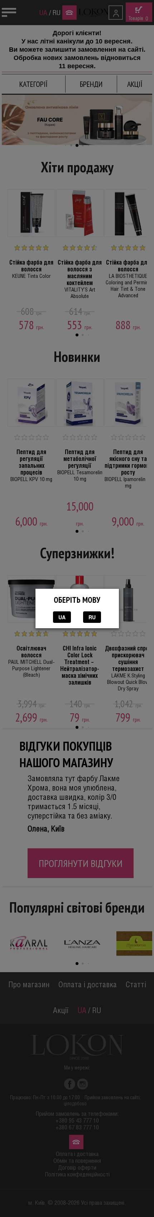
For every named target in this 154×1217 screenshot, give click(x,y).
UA (62, 617)
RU (92, 617)
